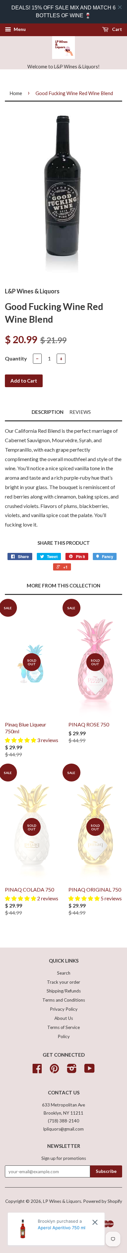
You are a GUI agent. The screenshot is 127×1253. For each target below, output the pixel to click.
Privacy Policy (64, 1009)
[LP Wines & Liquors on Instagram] (72, 1070)
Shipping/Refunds (64, 990)
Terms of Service (63, 1027)
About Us (63, 1018)
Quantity (16, 358)
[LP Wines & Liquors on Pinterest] (54, 1070)
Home (15, 93)
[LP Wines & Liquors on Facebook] (37, 1070)
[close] (120, 7)
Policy (64, 1036)
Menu (19, 29)
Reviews (80, 412)
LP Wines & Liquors (62, 1201)
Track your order (63, 982)
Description (48, 412)
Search (63, 973)
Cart (116, 29)
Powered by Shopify (102, 1201)
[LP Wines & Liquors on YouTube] (89, 1070)
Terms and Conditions (63, 1000)
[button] (21, 740)
